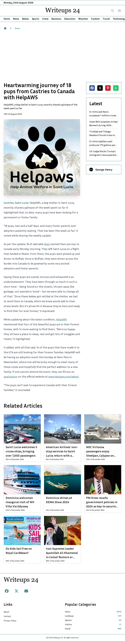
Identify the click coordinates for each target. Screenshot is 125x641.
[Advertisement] (62, 56)
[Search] (112, 10)
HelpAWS (61, 319)
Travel (106, 18)
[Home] (5, 28)
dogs (47, 244)
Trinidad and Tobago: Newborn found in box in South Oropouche (102, 133)
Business (56, 18)
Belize (25, 18)
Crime (45, 18)
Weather (83, 18)
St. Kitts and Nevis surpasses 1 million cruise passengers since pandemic (103, 113)
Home (7, 18)
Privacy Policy (10, 620)
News (16, 18)
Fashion (95, 18)
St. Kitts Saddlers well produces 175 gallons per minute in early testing (102, 143)
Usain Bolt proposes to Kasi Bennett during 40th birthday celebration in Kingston (103, 123)
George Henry (103, 169)
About (6, 611)
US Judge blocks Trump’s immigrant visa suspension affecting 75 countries (103, 153)
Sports (35, 18)
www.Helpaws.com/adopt (63, 376)
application (10, 376)
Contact (7, 616)
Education (69, 18)
